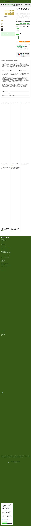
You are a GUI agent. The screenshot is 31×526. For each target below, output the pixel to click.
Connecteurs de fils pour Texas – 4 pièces (15, 163)
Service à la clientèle (4, 240)
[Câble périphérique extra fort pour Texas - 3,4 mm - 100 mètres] (25, 132)
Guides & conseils (3, 244)
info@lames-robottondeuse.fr (5, 263)
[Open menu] (1, 1)
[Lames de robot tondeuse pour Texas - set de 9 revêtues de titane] (9, 13)
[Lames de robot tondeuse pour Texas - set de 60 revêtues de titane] (6, 132)
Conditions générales (4, 251)
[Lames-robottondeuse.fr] (8, 1)
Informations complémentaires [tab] (12, 60)
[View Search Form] (25, 1)
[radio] (17, 26)
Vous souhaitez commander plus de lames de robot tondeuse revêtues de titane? (23, 21)
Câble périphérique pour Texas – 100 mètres (5, 229)
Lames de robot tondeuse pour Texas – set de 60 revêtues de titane (5, 164)
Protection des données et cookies (6, 252)
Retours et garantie (3, 250)
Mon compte (2, 239)
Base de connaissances (4, 253)
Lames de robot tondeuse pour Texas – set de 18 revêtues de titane (15, 229)
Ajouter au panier (24, 41)
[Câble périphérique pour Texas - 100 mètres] (6, 197)
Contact (2, 241)
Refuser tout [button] (10, 523)
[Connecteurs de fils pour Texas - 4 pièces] (15, 132)
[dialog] (7, 514)
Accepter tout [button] (4, 523)
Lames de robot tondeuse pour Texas (10, 4)
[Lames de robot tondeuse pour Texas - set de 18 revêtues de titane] (15, 197)
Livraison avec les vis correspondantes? (22, 33)
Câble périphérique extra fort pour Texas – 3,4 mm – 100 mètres (25, 164)
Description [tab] (3, 60)
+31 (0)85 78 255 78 (5, 264)
